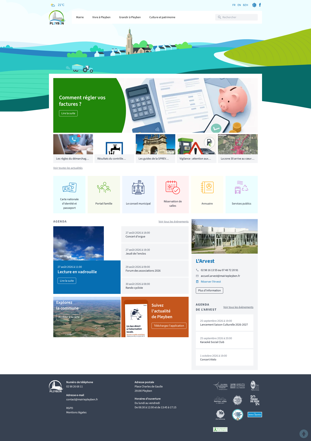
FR (233, 5)
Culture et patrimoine (162, 17)
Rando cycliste (134, 288)
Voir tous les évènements (174, 222)
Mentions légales (76, 412)
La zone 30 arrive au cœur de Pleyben (236, 161)
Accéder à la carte (69, 317)
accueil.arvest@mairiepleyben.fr (220, 276)
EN (239, 5)
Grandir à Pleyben (130, 17)
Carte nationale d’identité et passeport (69, 203)
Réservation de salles (173, 203)
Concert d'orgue (135, 236)
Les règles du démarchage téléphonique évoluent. (72, 161)
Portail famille (103, 204)
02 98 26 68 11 (74, 386)
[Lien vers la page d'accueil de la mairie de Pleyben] (57, 17)
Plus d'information (209, 290)
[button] (303, 433)
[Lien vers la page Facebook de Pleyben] (260, 5)
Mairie (80, 17)
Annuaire (207, 204)
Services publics (241, 204)
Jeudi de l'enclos (136, 254)
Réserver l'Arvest (211, 282)
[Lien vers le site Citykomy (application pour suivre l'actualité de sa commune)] (254, 5)
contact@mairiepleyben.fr (82, 399)
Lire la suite (68, 113)
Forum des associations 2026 (143, 271)
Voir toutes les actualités (68, 168)
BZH (245, 5)
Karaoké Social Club (212, 342)
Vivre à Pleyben (101, 17)
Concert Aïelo (208, 360)
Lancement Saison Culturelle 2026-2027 (224, 325)
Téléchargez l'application (169, 326)
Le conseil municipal (138, 204)
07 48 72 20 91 (230, 270)
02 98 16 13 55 (209, 270)
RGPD (69, 408)
